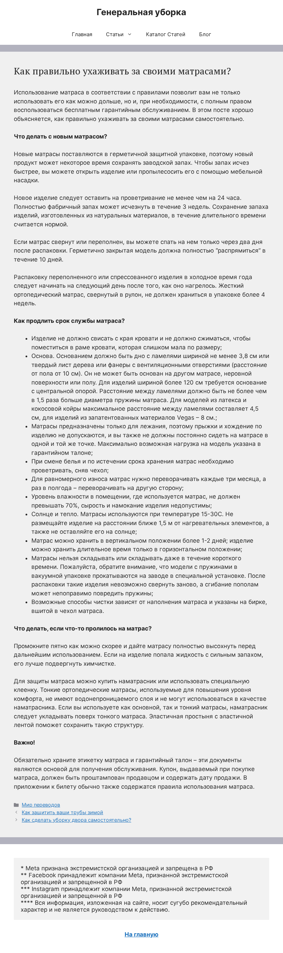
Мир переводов (41, 805)
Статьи (115, 34)
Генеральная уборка (141, 12)
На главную (141, 934)
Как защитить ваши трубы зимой (62, 812)
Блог (205, 34)
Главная (82, 34)
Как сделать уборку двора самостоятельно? (76, 820)
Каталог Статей (165, 34)
